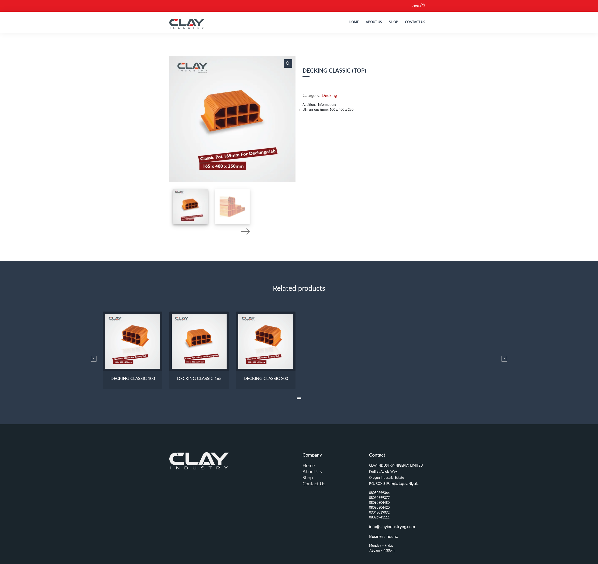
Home (354, 22)
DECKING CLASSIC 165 (199, 379)
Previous (219, 231)
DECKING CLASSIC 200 (266, 379)
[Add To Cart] (133, 363)
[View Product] (141, 363)
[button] (418, 6)
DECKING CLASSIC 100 (132, 379)
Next (245, 231)
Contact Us (415, 22)
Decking (329, 96)
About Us (374, 22)
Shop (393, 22)
